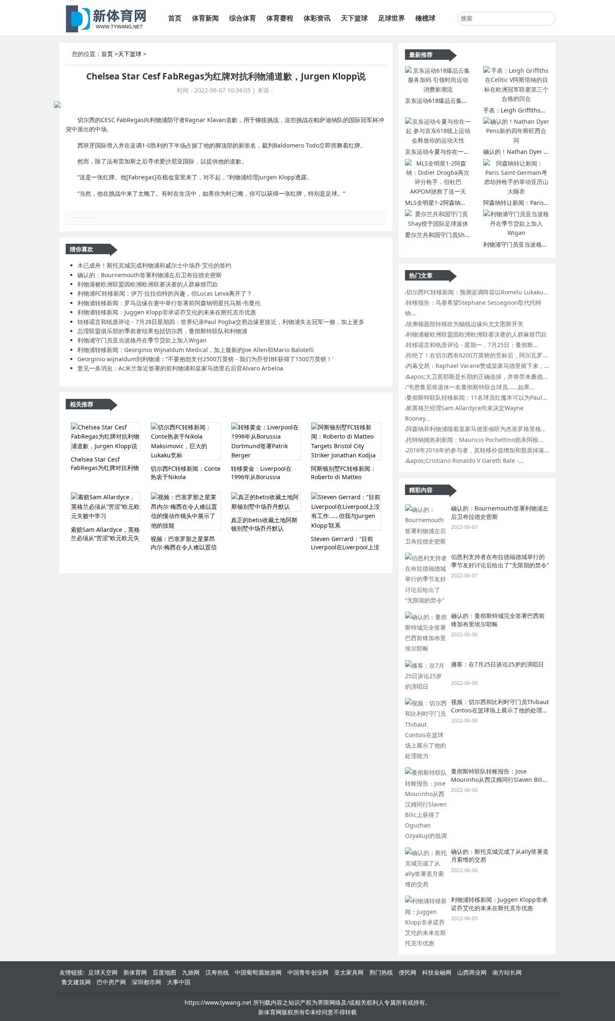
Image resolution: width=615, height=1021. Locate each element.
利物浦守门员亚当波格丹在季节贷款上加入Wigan (142, 340)
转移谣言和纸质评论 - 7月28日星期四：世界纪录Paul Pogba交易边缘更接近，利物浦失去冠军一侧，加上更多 (220, 322)
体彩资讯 (317, 18)
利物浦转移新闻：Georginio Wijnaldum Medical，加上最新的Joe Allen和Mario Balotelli (195, 350)
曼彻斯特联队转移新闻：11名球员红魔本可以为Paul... (476, 397)
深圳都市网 (146, 982)
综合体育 (242, 18)
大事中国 (178, 982)
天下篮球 (354, 18)
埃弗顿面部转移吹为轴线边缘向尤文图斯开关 (464, 324)
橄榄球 (425, 18)
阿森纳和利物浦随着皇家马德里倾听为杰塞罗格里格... (476, 429)
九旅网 (191, 972)
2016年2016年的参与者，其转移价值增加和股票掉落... (477, 450)
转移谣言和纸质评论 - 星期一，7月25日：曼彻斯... (472, 345)
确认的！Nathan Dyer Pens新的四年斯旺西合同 (546, 152)
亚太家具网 (349, 972)
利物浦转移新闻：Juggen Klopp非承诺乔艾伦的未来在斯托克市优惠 (166, 312)
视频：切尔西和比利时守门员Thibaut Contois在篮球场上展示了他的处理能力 (500, 710)
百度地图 (164, 972)
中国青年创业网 (307, 972)
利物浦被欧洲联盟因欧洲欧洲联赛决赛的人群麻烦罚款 (147, 284)
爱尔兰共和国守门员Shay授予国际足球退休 (461, 235)
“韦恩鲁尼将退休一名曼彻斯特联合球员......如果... (470, 387)
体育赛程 (279, 18)
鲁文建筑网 (76, 982)
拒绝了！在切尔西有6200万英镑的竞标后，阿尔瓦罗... (477, 355)
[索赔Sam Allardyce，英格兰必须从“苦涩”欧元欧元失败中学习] (106, 506)
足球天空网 (103, 972)
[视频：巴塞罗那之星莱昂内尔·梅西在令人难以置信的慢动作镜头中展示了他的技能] (185, 511)
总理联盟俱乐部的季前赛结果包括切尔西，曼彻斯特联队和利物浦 (162, 331)
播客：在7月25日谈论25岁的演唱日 (497, 664)
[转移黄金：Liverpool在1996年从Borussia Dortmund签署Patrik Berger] (266, 441)
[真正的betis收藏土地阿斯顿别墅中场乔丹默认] (266, 502)
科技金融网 (436, 972)
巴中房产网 (111, 982)
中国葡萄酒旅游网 (258, 972)
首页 (175, 18)
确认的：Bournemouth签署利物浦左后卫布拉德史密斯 (149, 275)
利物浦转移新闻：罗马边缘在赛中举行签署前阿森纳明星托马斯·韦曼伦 (169, 303)
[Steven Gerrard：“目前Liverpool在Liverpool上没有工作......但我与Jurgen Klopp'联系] (346, 511)
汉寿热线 (217, 972)
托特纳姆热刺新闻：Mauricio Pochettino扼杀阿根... (474, 440)
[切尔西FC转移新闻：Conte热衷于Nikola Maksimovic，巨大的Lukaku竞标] (185, 441)
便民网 (407, 972)
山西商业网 (472, 972)
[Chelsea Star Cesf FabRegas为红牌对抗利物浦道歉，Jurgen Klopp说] (106, 436)
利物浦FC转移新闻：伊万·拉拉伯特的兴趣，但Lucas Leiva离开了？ (164, 293)
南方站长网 (507, 972)
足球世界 (391, 18)
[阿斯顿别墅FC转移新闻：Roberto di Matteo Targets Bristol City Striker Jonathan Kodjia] (346, 441)
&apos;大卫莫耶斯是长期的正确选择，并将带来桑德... (477, 376)
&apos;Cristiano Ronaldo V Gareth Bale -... (465, 461)
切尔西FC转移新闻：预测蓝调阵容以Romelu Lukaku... (477, 292)
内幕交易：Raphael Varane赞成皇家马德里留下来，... (477, 366)
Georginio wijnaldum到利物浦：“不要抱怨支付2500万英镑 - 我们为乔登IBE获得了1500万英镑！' (205, 359)
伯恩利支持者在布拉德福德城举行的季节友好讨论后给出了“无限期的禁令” (500, 561)
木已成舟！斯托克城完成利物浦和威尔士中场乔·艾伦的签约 (154, 265)
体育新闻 (205, 18)
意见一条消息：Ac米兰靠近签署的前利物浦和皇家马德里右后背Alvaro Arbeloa (180, 368)
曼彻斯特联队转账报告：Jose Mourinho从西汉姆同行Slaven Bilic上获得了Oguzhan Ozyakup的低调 (498, 779)
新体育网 (135, 972)
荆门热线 (381, 972)
